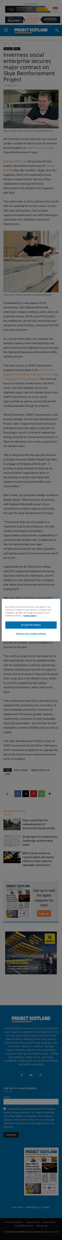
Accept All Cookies (31, 625)
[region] (31, 619)
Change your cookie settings (31, 633)
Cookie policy (30, 615)
